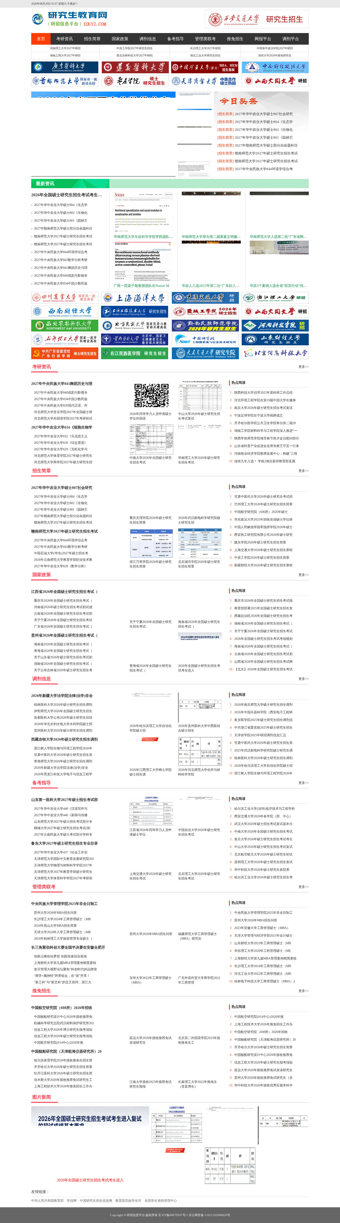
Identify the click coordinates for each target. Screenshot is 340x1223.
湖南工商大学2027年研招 (65, 55)
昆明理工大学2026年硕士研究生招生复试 (263, 862)
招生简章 (92, 39)
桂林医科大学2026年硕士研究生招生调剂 (63, 704)
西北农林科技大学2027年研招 (135, 55)
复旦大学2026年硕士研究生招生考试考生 (263, 839)
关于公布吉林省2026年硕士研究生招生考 (63, 670)
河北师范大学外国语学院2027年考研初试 (63, 418)
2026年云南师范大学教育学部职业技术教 (63, 559)
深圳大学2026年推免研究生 (274, 55)
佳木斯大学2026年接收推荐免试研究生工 (63, 1080)
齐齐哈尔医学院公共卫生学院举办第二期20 (265, 423)
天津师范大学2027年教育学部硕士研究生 (63, 872)
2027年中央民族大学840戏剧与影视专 (60, 275)
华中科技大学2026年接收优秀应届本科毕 (263, 1085)
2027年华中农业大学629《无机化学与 (60, 449)
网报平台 (263, 39)
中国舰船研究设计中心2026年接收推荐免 (63, 1016)
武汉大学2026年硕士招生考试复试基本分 (263, 824)
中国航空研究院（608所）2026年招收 (61, 1008)
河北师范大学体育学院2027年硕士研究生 (63, 455)
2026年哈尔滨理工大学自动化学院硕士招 (263, 765)
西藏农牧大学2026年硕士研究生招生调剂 (64, 739)
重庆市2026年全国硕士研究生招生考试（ (63, 600)
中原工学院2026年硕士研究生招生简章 (261, 557)
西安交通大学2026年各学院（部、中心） (263, 816)
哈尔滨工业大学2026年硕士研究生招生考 (263, 877)
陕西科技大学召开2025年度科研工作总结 (263, 392)
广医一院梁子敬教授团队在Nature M (141, 286)
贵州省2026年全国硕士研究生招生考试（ (64, 635)
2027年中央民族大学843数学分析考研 (60, 260)
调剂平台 (290, 39)
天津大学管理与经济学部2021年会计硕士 (263, 935)
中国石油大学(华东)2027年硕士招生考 (61, 553)
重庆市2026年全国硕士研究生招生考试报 (263, 600)
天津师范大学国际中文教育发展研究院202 (64, 859)
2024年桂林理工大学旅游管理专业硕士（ (63, 938)
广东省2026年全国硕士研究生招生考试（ (63, 626)
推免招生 (235, 39)
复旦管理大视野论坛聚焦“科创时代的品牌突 (65, 969)
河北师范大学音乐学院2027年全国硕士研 (63, 412)
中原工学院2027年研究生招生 (135, 48)
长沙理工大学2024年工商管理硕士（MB (62, 919)
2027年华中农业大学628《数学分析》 (60, 566)
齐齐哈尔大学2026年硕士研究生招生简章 (63, 1067)
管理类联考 (205, 39)
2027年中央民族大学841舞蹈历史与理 (60, 268)
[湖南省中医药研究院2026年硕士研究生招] (283, 1152)
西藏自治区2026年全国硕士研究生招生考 (263, 616)
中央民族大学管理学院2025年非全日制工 (64, 904)
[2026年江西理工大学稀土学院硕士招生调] (176, 1184)
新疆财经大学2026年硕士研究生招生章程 (263, 565)
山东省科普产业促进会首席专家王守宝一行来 (266, 446)
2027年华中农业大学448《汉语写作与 (60, 808)
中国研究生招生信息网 (96, 1200)
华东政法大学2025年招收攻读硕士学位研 (263, 519)
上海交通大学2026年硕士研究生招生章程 (263, 550)
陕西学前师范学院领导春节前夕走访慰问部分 (266, 438)
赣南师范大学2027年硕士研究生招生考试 (266, 153)
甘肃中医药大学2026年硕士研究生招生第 (63, 755)
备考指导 (175, 39)
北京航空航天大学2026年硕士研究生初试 (263, 854)
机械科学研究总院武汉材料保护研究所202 (64, 1023)
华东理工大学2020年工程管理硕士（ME (262, 951)
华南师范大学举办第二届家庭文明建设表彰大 (216, 237)
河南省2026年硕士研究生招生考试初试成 (63, 607)
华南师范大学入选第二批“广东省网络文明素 (283, 237)
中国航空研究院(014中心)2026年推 (58, 1042)
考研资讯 (64, 39)
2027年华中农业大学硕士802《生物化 (264, 130)
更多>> (304, 366)
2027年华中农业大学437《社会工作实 (60, 852)
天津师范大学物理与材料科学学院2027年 (63, 865)
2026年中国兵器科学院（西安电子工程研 (263, 712)
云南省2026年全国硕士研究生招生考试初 (63, 613)
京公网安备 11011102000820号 (209, 1215)
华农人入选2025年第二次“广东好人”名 (211, 286)
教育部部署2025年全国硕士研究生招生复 (263, 608)
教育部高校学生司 (128, 1200)
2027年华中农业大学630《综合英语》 (60, 442)
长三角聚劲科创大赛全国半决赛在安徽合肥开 (68, 947)
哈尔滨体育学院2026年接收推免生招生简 (63, 1060)
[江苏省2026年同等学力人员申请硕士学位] (176, 1143)
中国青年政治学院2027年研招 (275, 48)
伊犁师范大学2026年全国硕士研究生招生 (63, 711)
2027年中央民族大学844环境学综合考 (264, 169)
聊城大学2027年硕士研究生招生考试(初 (62, 828)
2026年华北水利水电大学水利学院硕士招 (63, 724)
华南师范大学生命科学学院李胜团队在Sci (145, 237)
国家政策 (120, 39)
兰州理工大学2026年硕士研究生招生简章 (263, 504)
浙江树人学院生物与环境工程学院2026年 (63, 748)
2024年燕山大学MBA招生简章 (55, 925)
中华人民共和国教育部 (47, 1200)
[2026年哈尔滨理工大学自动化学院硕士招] (230, 1143)
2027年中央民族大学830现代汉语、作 (60, 405)
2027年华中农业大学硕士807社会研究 (264, 114)
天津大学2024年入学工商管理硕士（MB (62, 932)
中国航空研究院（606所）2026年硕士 (261, 512)
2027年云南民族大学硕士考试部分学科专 (63, 834)
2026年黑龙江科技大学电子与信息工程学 (63, 774)
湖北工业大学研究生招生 (205, 55)
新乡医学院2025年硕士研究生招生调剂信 (263, 720)
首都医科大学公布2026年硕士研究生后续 (63, 717)
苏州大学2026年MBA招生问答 (55, 912)
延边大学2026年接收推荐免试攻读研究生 (263, 1070)
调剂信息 (147, 39)
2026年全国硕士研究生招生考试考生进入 (68, 195)
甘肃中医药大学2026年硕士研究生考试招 (263, 496)
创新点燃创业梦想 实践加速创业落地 (60, 956)
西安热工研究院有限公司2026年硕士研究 (263, 534)
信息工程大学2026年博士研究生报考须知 (63, 1029)
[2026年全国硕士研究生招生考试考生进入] (90, 1184)
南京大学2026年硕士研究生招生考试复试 (263, 408)
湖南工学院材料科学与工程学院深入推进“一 (265, 430)
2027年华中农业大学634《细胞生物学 (61, 427)
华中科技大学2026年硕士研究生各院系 (261, 869)
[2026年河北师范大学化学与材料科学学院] (230, 1184)
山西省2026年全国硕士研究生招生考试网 (263, 661)
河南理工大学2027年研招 (65, 48)
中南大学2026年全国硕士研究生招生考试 (263, 831)
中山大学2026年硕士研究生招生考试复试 (263, 847)
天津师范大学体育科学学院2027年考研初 (63, 878)
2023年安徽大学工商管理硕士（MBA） (262, 928)
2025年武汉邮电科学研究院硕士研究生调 (263, 750)
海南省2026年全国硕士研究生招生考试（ (63, 644)
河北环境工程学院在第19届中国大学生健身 (265, 400)
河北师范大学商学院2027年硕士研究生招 (63, 462)
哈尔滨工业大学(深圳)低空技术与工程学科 (264, 808)
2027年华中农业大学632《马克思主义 (60, 436)
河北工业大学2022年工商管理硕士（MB (262, 973)
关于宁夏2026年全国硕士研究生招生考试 (63, 620)
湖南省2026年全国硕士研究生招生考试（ (63, 663)
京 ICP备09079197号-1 (173, 1215)
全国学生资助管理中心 (161, 1200)
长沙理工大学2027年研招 (205, 48)
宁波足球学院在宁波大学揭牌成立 (258, 415)
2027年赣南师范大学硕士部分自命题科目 (266, 145)
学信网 (72, 1200)
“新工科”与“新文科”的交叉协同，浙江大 (62, 982)
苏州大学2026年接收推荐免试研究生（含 (263, 1077)
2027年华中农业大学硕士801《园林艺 (264, 137)
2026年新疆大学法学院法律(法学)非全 (62, 696)
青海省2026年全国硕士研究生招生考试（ (63, 651)
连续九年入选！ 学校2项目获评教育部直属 (264, 461)
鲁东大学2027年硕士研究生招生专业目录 (64, 843)
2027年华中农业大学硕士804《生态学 (264, 122)
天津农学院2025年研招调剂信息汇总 (260, 735)
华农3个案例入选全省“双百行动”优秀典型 (282, 286)
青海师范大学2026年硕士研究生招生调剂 (63, 761)
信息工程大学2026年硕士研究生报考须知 (63, 1036)
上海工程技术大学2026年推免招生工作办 (63, 1086)
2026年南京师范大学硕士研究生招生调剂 (263, 704)
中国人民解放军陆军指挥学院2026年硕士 (263, 527)
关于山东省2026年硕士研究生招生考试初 (63, 657)
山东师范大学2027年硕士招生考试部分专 (63, 821)
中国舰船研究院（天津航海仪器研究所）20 (66, 1051)
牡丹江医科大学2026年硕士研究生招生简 (63, 1073)
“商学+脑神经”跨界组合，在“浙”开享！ (62, 976)
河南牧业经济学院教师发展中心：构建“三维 (265, 453)
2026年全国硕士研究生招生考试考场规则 (263, 639)
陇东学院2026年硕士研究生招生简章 (260, 542)
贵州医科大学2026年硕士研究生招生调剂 (63, 730)
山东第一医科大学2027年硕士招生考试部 (64, 800)
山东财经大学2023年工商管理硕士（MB (262, 943)
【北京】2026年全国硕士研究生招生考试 (263, 669)
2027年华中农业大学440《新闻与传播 (60, 815)
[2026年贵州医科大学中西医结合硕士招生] (283, 1143)
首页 (41, 39)
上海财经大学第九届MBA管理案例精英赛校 (65, 963)
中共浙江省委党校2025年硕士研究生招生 (263, 727)
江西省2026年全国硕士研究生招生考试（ (64, 592)
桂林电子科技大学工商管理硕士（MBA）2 (264, 981)
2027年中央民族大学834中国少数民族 (60, 283)
